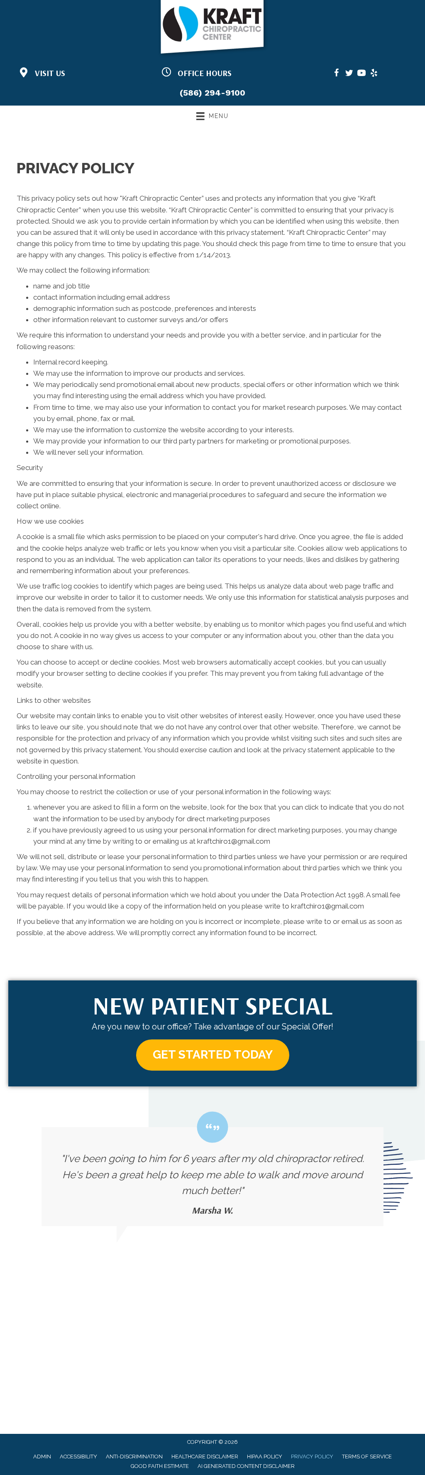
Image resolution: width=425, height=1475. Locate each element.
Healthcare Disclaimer (204, 1456)
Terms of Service (367, 1456)
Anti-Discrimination (134, 1456)
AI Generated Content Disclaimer (246, 1466)
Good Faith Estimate (160, 1466)
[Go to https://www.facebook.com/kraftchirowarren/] (336, 74)
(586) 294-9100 (212, 93)
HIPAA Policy (264, 1456)
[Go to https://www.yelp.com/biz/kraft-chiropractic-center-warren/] (374, 74)
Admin (42, 1456)
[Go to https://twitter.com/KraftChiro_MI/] (349, 74)
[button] (212, 1055)
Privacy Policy (312, 1456)
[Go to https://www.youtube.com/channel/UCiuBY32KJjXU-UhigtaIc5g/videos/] (361, 74)
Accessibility (78, 1456)
